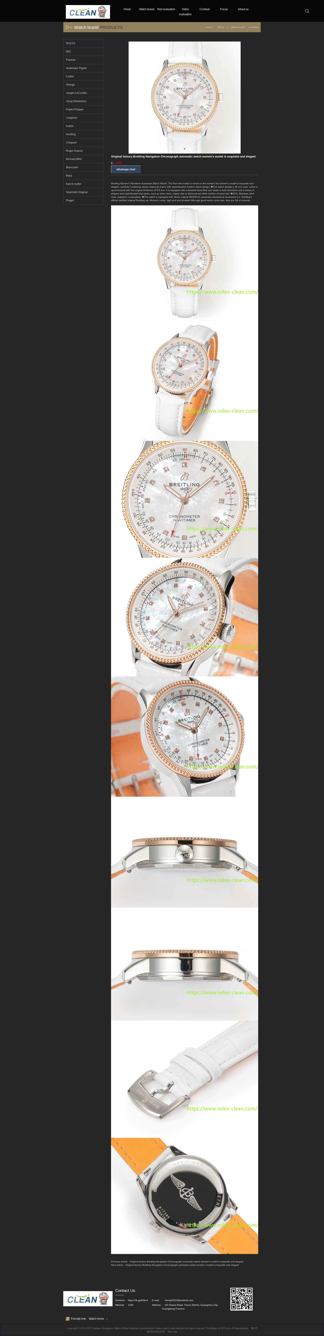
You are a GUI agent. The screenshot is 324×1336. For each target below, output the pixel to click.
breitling (254, 27)
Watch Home (96, 1318)
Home (221, 27)
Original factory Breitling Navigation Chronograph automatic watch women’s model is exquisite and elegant (186, 1261)
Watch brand (238, 27)
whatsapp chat (125, 169)
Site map (172, 1331)
